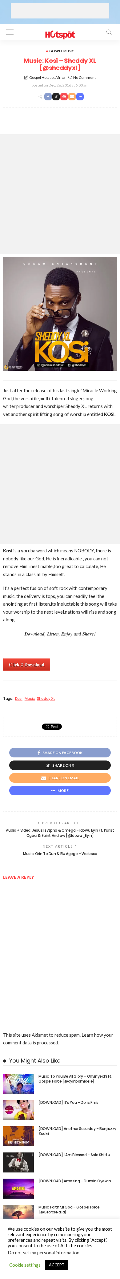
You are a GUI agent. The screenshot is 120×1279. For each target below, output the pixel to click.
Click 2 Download (26, 664)
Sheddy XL (46, 698)
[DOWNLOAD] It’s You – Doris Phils (68, 1102)
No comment (84, 77)
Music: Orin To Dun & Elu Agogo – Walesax (60, 853)
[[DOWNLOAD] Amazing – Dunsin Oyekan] (18, 1189)
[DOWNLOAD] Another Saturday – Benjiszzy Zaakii (77, 1131)
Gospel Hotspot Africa (47, 77)
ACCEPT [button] (57, 1264)
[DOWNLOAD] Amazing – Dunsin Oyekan (74, 1181)
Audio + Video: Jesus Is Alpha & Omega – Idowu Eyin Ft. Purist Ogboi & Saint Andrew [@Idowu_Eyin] (60, 833)
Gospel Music (61, 51)
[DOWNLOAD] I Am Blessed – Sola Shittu (74, 1154)
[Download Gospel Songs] (60, 31)
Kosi (18, 698)
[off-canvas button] (10, 32)
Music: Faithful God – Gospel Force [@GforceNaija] (69, 1209)
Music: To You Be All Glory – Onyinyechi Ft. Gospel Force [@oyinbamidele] (75, 1079)
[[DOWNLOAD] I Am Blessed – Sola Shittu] (18, 1162)
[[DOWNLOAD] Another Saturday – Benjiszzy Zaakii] (18, 1136)
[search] (109, 32)
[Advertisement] (60, 10)
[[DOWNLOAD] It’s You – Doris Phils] (18, 1110)
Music (30, 698)
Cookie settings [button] (25, 1265)
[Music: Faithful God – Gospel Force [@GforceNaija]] (18, 1215)
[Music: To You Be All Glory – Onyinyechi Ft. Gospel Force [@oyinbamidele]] (18, 1084)
